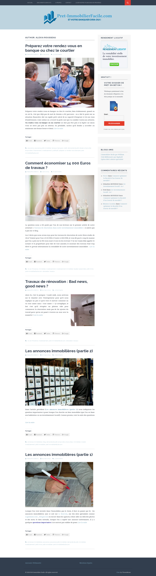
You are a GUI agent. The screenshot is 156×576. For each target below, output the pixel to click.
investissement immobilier (64, 269)
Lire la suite (58, 128)
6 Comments (57, 171)
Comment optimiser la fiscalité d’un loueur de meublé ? (115, 178)
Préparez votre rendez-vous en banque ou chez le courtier (53, 48)
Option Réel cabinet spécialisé (112, 159)
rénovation (46, 271)
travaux (52, 271)
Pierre (105, 176)
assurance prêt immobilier (43, 148)
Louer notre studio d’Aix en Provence (88, 2)
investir (83, 442)
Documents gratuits (44, 2)
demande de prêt (73, 148)
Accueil (30, 2)
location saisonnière (80, 269)
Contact (68, 2)
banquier (60, 148)
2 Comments (59, 355)
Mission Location (109, 204)
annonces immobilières (34, 442)
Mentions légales (86, 563)
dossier (81, 148)
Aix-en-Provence (32, 269)
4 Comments (59, 290)
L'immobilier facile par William (112, 155)
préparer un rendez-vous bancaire (70, 150)
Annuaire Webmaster (33, 563)
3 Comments (59, 458)
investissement (47, 150)
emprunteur (29, 150)
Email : (106, 114)
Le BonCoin (62, 514)
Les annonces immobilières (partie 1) (61, 409)
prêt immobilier (40, 444)
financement (38, 150)
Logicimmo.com (31, 517)
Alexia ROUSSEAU (33, 54)
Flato (118, 572)
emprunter (87, 148)
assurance (30, 148)
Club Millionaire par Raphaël (112, 157)
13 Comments (57, 54)
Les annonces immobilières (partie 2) (59, 351)
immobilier (42, 269)
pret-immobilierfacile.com (33, 271)
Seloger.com (43, 517)
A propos (58, 2)
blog (44, 442)
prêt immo (90, 269)
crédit (65, 148)
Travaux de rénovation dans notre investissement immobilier (58, 228)
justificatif (55, 150)
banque (54, 148)
